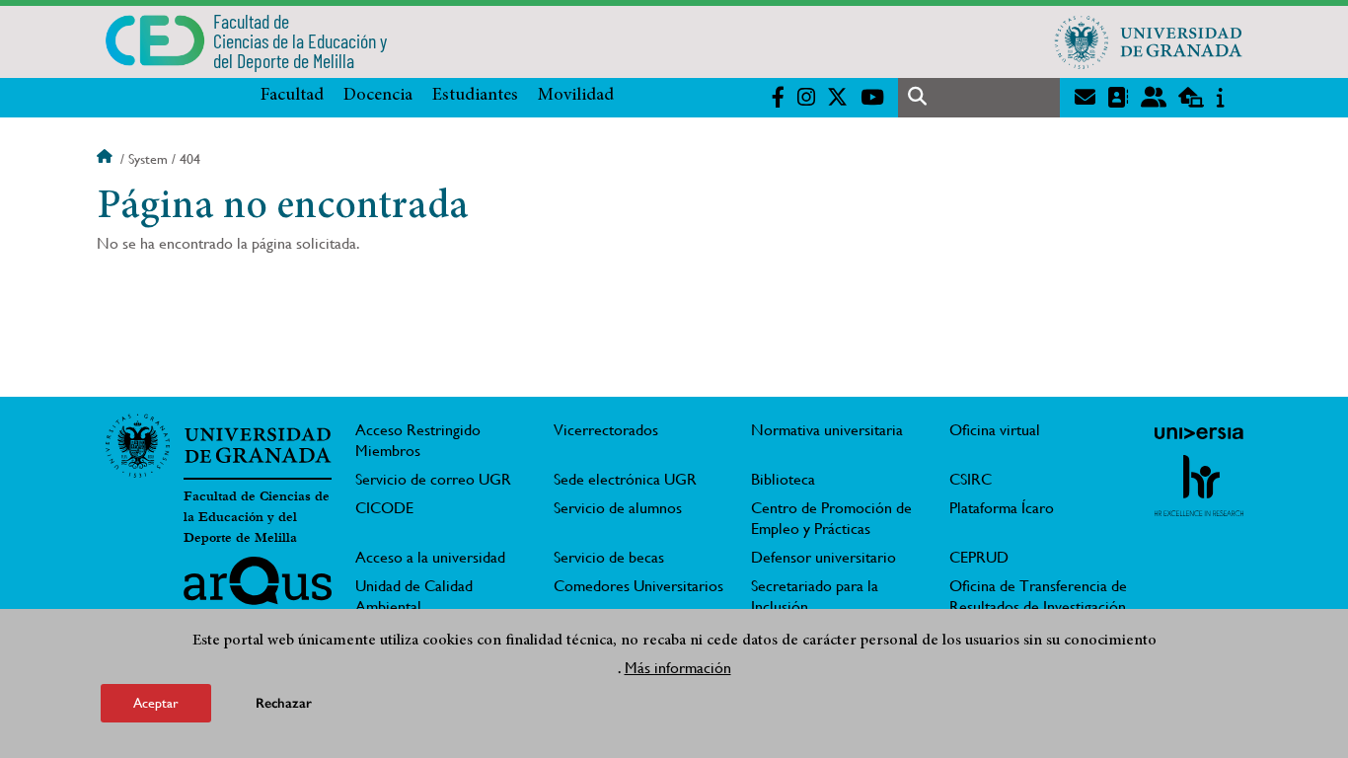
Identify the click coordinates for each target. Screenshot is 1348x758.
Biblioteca (783, 479)
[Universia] (1199, 433)
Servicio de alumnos (618, 507)
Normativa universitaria (827, 429)
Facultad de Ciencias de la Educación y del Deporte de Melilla (257, 517)
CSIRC (970, 479)
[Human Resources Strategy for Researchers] (1199, 485)
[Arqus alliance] (258, 588)
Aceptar (156, 703)
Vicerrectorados (606, 429)
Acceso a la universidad (430, 557)
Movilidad (576, 96)
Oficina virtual (994, 429)
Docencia (377, 96)
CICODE (384, 507)
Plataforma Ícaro (1001, 507)
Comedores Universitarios (638, 585)
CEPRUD (979, 557)
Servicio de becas (609, 557)
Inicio (106, 159)
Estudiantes (475, 96)
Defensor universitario (823, 557)
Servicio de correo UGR (433, 479)
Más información (678, 667)
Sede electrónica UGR (625, 479)
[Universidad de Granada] (1148, 41)
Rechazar (284, 703)
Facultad (292, 96)
